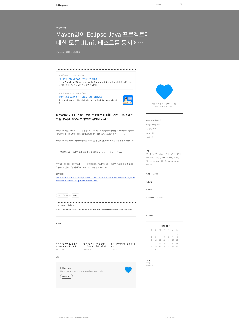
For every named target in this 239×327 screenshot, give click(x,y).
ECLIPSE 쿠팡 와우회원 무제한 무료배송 (78, 78)
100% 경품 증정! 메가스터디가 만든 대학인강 (80, 96)
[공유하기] (63, 195)
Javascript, (172, 161)
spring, (152, 161)
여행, (171, 157)
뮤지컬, (176, 157)
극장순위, (163, 161)
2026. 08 (164, 226)
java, (147, 164)
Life (149, 137)
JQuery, (162, 154)
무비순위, (165, 157)
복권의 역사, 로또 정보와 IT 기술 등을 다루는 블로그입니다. (82, 271)
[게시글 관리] (66, 195)
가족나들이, (150, 154)
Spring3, (158, 157)
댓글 (57, 257)
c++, (157, 161)
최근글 (148, 173)
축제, (147, 157)
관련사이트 (171, 317)
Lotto (150, 133)
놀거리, (173, 154)
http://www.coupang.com (70, 75)
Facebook (150, 197)
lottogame (62, 5)
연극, (156, 154)
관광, (147, 161)
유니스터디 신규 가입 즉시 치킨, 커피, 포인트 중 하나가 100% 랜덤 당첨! (88, 101)
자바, (168, 154)
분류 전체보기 (153, 120)
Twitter (159, 197)
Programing (153, 124)
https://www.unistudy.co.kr (70, 93)
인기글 (155, 173)
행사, (152, 164)
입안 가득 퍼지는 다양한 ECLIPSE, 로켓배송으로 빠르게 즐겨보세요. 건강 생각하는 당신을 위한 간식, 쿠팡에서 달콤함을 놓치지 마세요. (95, 83)
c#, (178, 161)
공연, (152, 157)
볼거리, (179, 154)
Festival (151, 129)
